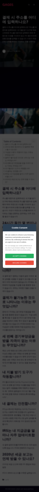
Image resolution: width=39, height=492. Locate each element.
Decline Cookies (20, 263)
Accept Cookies (19, 256)
